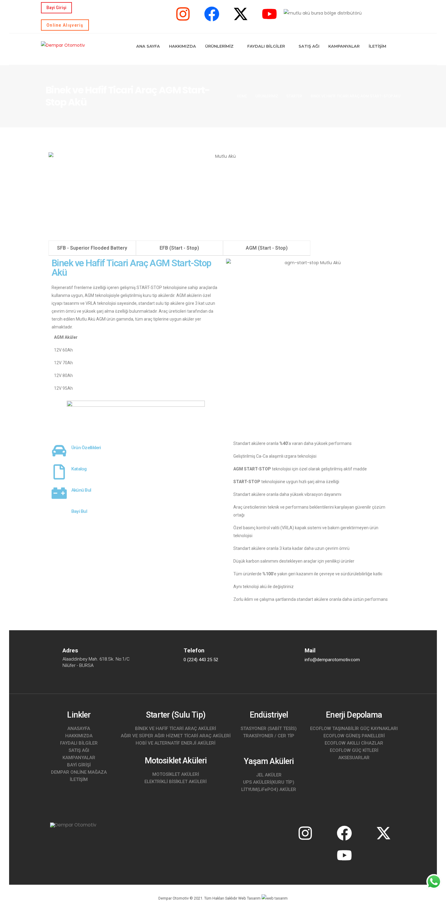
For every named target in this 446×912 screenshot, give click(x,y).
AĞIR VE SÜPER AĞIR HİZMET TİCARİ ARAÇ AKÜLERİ (176, 736)
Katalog (79, 469)
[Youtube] (269, 14)
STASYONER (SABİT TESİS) (269, 728)
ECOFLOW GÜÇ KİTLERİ (354, 750)
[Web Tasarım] (275, 898)
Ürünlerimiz (219, 46)
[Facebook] (211, 14)
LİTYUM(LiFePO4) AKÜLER (268, 789)
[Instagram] (183, 14)
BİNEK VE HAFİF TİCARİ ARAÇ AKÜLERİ (175, 728)
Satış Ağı (309, 46)
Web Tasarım (249, 898)
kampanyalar (79, 757)
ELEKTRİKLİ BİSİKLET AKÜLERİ (175, 781)
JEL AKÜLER (269, 775)
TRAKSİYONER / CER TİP (268, 736)
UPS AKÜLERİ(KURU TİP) (268, 782)
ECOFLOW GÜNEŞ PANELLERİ (354, 736)
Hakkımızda (182, 46)
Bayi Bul (79, 511)
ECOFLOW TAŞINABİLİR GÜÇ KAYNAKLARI (354, 728)
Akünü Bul (81, 490)
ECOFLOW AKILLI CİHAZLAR (354, 743)
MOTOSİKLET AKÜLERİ (175, 774)
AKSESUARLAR (354, 757)
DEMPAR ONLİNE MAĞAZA (79, 772)
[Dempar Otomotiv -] (63, 45)
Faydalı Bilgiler (266, 46)
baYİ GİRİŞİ (79, 765)
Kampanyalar (344, 46)
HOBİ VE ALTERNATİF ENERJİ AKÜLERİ (175, 743)
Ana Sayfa (148, 46)
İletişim (377, 46)
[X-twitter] (240, 14)
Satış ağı (79, 750)
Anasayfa (78, 728)
